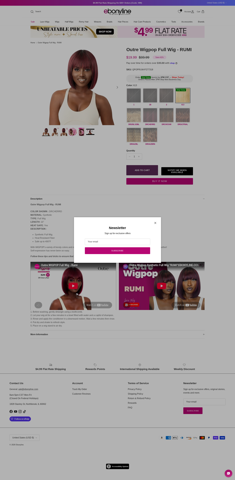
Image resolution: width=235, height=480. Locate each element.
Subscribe (117, 251)
